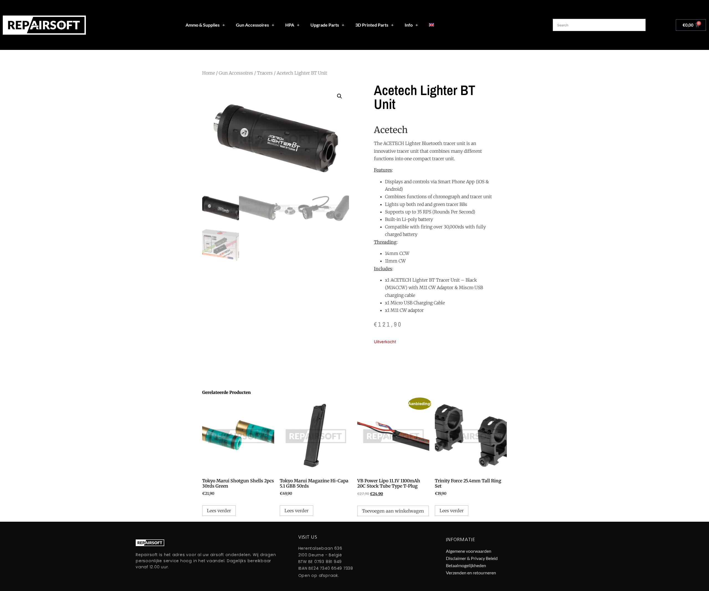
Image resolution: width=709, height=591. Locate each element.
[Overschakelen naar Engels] (431, 25)
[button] (340, 96)
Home (208, 73)
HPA (289, 24)
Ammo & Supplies (203, 24)
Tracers (265, 73)
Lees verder (219, 510)
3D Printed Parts (371, 24)
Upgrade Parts (324, 24)
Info (409, 24)
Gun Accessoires (252, 24)
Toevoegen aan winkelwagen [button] (393, 511)
